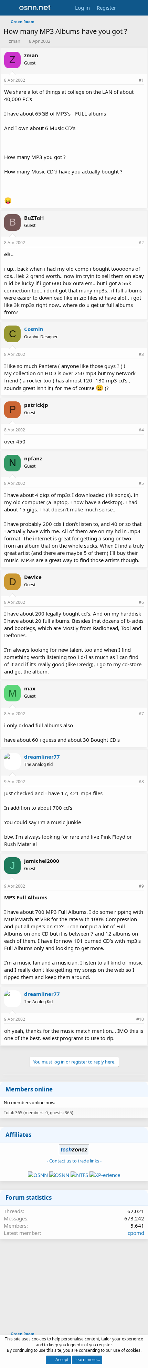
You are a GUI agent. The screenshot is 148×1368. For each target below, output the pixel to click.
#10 (140, 1019)
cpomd (136, 1232)
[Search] (140, 7)
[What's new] (126, 7)
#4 (141, 430)
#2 (141, 243)
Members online (29, 1089)
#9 (141, 886)
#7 (141, 714)
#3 (141, 354)
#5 (141, 483)
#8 (141, 782)
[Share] (131, 80)
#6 (141, 602)
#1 (141, 80)
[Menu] (9, 8)
